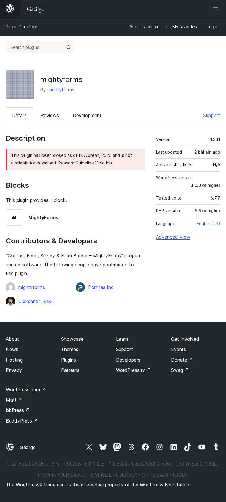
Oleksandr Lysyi (35, 301)
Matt (14, 400)
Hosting (14, 360)
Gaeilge (28, 447)
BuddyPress (22, 421)
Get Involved (185, 339)
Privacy (14, 370)
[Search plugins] (68, 47)
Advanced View (173, 237)
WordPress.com (26, 390)
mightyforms (60, 89)
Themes (69, 349)
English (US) (208, 223)
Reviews (50, 115)
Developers (128, 360)
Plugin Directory (21, 26)
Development (87, 115)
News (12, 349)
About (12, 339)
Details (19, 115)
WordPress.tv (133, 370)
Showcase (72, 339)
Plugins (68, 360)
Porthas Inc (101, 287)
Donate (182, 360)
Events (178, 349)
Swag (180, 370)
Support (211, 115)
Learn (122, 339)
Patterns (70, 370)
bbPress (18, 410)
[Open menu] (216, 9)
